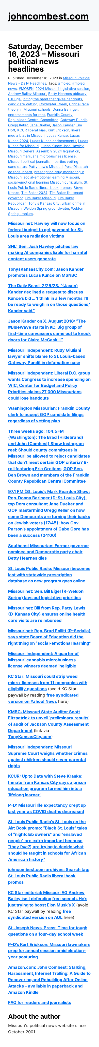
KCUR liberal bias (31, 130)
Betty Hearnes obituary (67, 94)
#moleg (64, 83)
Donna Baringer (65, 109)
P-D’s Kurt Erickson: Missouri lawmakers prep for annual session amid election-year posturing (49, 950)
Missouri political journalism (30, 162)
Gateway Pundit (73, 120)
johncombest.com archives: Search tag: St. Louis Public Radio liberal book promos (48, 875)
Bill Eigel (14, 99)
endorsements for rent (26, 115)
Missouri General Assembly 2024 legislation (43, 151)
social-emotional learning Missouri (51, 177)
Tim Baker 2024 (34, 193)
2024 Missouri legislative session (62, 89)
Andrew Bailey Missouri (27, 94)
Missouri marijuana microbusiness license (42, 156)
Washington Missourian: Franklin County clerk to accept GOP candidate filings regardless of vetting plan (49, 414)
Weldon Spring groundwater (46, 208)
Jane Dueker (40, 125)
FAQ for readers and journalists (39, 1002)
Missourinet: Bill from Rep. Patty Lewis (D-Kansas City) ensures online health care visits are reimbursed (46, 614)
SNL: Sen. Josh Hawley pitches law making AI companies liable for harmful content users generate (47, 252)
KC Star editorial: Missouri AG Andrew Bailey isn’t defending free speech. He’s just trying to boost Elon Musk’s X (47, 898)
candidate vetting (22, 104)
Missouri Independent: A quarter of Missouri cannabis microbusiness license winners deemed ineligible (43, 659)
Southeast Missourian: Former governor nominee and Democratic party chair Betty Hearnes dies (48, 552)
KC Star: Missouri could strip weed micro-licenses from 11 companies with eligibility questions (47, 682)
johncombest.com (48, 16)
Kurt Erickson (58, 130)
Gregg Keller (18, 125)
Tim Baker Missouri (40, 198)
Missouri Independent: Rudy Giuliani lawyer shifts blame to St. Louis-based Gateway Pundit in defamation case (46, 356)
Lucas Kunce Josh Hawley (62, 146)
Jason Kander (63, 125)
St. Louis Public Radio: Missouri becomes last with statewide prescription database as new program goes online (49, 574)
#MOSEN (26, 89)
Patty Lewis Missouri (45, 167)
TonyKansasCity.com (29, 736)
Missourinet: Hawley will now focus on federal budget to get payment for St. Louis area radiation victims (46, 229)
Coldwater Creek (53, 104)
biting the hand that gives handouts (52, 99)
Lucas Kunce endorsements (53, 141)
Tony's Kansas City (44, 203)
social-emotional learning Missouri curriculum (45, 182)
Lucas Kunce (57, 135)
